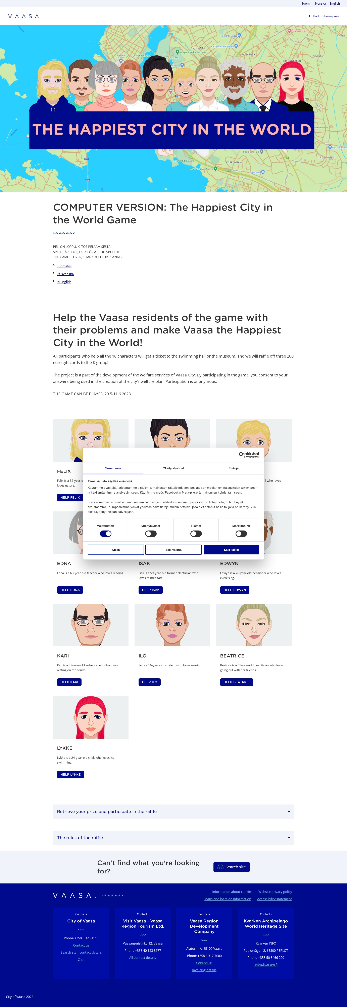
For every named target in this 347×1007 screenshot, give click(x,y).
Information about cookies (232, 891)
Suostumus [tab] (113, 468)
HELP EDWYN (235, 590)
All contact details (142, 957)
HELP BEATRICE (237, 682)
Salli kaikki (231, 549)
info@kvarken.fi (266, 965)
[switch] (151, 534)
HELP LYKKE (70, 774)
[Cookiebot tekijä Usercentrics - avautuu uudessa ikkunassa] (241, 455)
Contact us (81, 945)
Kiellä (116, 549)
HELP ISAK (150, 590)
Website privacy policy (275, 891)
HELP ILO (149, 682)
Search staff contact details (81, 952)
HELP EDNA (70, 590)
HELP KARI (69, 682)
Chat (81, 959)
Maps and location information (227, 899)
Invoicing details (204, 970)
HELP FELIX (70, 497)
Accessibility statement (274, 899)
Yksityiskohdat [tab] (173, 468)
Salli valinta (173, 549)
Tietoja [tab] (234, 468)
